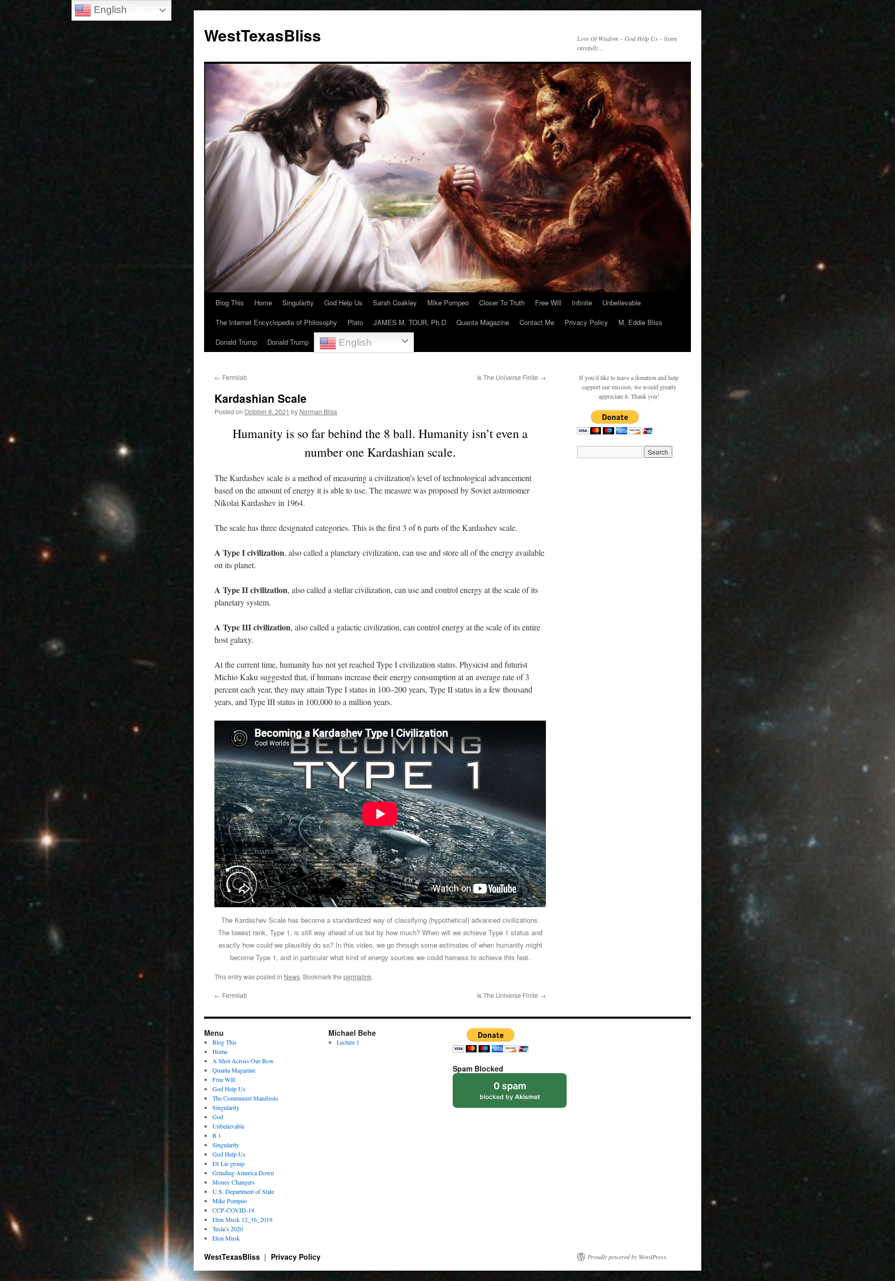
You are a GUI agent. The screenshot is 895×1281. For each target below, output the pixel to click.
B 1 (216, 1135)
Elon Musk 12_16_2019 (242, 1219)
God (217, 1117)
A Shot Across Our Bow (243, 1061)
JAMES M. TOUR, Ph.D (409, 322)
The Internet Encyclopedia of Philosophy (276, 322)
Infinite (582, 302)
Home (263, 302)
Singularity (298, 302)
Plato (355, 322)
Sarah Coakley (395, 302)
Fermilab (230, 377)
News (292, 976)
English (354, 342)
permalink (357, 976)
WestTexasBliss (262, 35)
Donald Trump (236, 342)
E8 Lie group (228, 1163)
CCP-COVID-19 (233, 1210)
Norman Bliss (318, 411)
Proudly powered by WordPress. (627, 1256)
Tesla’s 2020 (227, 1228)
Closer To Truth (502, 302)
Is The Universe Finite (511, 377)
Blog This (229, 302)
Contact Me (536, 322)
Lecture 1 (348, 1042)
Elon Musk (226, 1238)
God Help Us (343, 302)
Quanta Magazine (482, 322)
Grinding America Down (243, 1173)
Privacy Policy (586, 322)
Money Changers (233, 1182)
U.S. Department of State (243, 1191)
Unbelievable (621, 302)
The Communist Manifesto (245, 1098)
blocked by (510, 1090)
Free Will (548, 302)
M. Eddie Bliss (640, 322)
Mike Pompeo (448, 302)
